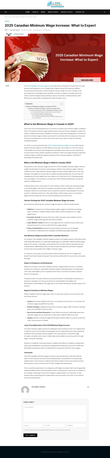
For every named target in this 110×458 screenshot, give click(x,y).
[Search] (104, 12)
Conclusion (38, 118)
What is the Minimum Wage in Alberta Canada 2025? (44, 108)
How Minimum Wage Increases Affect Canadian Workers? (47, 112)
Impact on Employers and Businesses (42, 113)
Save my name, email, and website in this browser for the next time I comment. (47, 430)
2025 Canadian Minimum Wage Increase (61, 145)
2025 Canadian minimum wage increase (40, 86)
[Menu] (6, 12)
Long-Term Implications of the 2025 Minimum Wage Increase (49, 116)
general (7, 21)
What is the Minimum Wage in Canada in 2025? (41, 106)
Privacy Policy (67, 12)
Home (28, 12)
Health (35, 12)
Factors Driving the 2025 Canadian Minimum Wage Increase (47, 110)
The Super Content (15, 30)
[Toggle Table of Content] (61, 103)
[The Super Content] (55, 4)
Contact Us (79, 12)
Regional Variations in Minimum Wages (44, 115)
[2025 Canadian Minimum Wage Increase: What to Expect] (55, 58)
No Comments (38, 30)
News (43, 12)
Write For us (53, 12)
